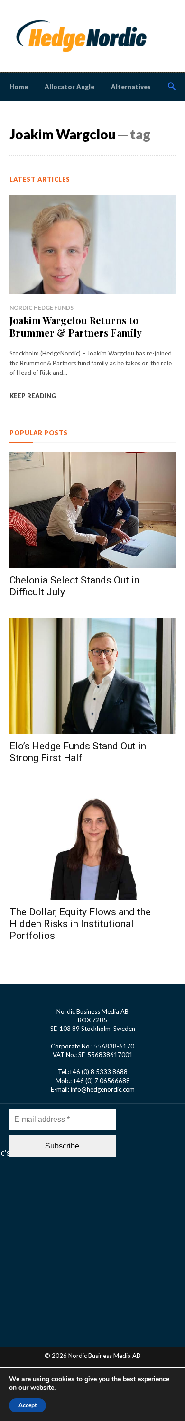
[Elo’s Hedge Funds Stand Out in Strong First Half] (92, 676)
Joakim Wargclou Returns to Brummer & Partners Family (75, 326)
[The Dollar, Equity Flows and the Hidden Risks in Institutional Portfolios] (92, 842)
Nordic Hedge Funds (41, 307)
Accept (27, 1405)
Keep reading (32, 396)
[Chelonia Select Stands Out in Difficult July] (92, 510)
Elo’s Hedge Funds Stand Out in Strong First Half (77, 752)
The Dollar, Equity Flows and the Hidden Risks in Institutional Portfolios (80, 923)
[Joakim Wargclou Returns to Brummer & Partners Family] (92, 244)
